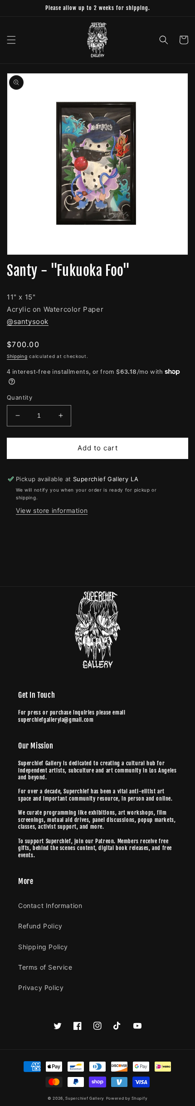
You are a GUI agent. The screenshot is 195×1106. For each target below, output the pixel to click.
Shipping (17, 356)
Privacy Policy (40, 987)
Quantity (19, 397)
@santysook (28, 321)
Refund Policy (40, 926)
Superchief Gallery (84, 1098)
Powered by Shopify (127, 1098)
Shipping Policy (43, 947)
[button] (11, 40)
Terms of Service (45, 967)
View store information (52, 510)
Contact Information (50, 905)
